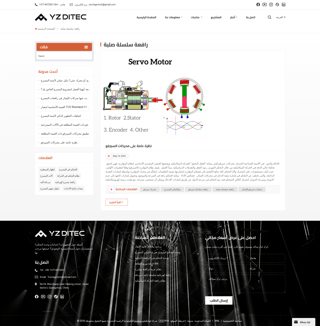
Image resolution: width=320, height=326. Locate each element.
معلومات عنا (172, 17)
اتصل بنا (250, 17)
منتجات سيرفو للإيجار (252, 189)
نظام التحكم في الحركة (68, 175)
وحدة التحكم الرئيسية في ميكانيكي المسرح (157, 252)
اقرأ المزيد (115, 202)
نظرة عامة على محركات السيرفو (59, 142)
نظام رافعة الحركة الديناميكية (150, 280)
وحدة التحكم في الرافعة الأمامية (151, 257)
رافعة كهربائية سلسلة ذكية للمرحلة (153, 275)
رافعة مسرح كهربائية (65, 182)
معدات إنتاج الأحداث (73, 188)
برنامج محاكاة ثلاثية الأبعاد (148, 246)
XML (217, 320)
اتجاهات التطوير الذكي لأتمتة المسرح (61, 115)
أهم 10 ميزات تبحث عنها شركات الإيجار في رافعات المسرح (65, 98)
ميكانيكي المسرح (172, 189)
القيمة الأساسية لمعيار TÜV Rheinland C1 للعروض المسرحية (65, 107)
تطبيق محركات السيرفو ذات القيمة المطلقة (65, 133)
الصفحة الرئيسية (146, 17)
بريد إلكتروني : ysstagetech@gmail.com (95, 4)
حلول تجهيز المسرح (49, 188)
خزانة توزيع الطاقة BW (146, 263)
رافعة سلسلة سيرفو (198, 189)
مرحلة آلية (45, 182)
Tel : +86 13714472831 (52, 270)
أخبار (232, 17)
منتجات (195, 17)
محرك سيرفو (149, 189)
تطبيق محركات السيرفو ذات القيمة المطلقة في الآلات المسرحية (65, 124)
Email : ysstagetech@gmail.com (58, 277)
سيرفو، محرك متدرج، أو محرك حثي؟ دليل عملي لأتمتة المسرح (65, 80)
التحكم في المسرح (68, 169)
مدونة (41, 55)
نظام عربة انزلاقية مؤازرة (148, 269)
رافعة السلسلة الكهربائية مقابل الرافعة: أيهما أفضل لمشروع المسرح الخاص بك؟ (65, 89)
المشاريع (216, 17)
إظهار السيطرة (47, 169)
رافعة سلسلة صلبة (225, 189)
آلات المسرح (46, 175)
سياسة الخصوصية (232, 320)
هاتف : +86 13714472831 (52, 4)
